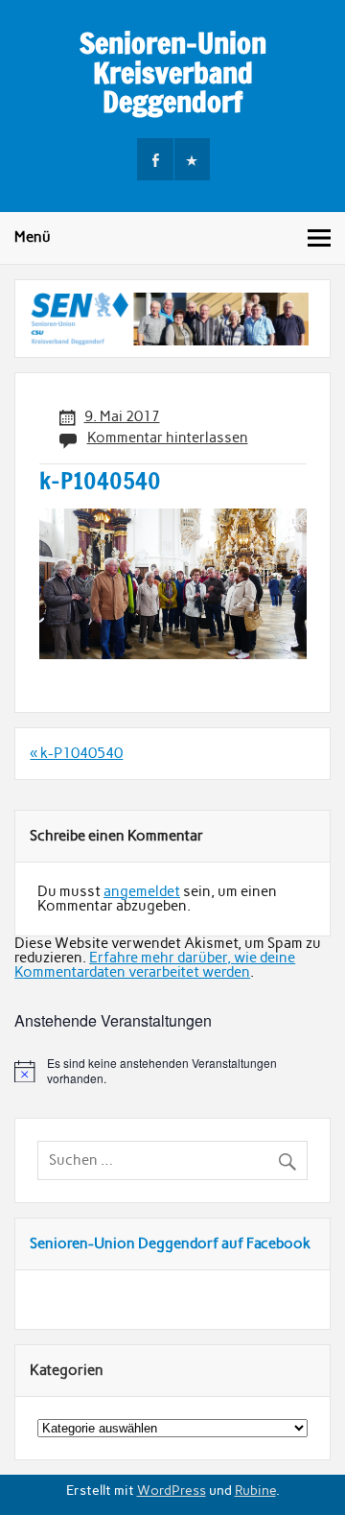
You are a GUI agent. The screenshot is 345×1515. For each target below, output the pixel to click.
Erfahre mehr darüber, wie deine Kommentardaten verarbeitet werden (154, 965)
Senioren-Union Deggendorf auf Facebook (170, 1243)
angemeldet (142, 891)
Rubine (255, 1490)
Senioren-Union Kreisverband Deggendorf (173, 72)
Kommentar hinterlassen (167, 437)
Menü (32, 237)
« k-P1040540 (76, 753)
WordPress (171, 1490)
